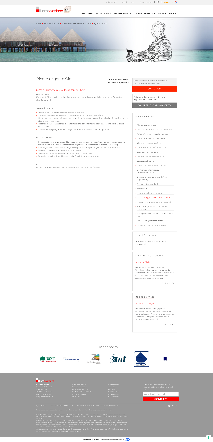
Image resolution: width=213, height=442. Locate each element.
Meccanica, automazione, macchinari (154, 202)
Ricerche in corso (128, 2)
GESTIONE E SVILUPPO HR (145, 13)
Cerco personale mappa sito (46, 410)
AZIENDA (161, 13)
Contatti (111, 389)
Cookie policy (113, 397)
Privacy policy (113, 394)
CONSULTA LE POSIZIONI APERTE (154, 105)
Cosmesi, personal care (147, 152)
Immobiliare (142, 188)
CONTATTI (172, 13)
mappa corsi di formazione (68, 410)
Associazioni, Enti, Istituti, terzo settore (154, 129)
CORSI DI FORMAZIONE (122, 13)
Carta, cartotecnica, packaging (151, 138)
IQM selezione (113, 384)
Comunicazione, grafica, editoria (151, 147)
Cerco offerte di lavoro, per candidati (92, 410)
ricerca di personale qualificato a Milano (85, 416)
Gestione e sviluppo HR (81, 392)
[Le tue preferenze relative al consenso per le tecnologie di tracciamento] (208, 437)
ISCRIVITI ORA (160, 399)
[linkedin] (158, 2)
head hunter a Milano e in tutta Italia (69, 414)
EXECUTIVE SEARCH (86, 13)
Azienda (111, 387)
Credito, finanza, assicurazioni (150, 156)
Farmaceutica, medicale (148, 184)
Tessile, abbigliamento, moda (150, 221)
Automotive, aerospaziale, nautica (152, 134)
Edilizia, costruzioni (145, 161)
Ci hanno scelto (146, 2)
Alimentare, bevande (146, 125)
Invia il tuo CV (111, 2)
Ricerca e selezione (51, 23)
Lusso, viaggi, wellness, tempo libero (76, 23)
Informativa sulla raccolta (91, 439)
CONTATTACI (154, 89)
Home (38, 23)
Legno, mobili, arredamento (149, 193)
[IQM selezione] (53, 9)
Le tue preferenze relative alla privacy (112, 439)
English (109, 410)
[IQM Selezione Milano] (45, 380)
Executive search (79, 384)
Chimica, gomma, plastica (149, 143)
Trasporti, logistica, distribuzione (151, 225)
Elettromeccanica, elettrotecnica (152, 165)
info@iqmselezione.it (44, 397)
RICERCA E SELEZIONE (103, 13)
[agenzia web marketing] (172, 406)
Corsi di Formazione (80, 389)
